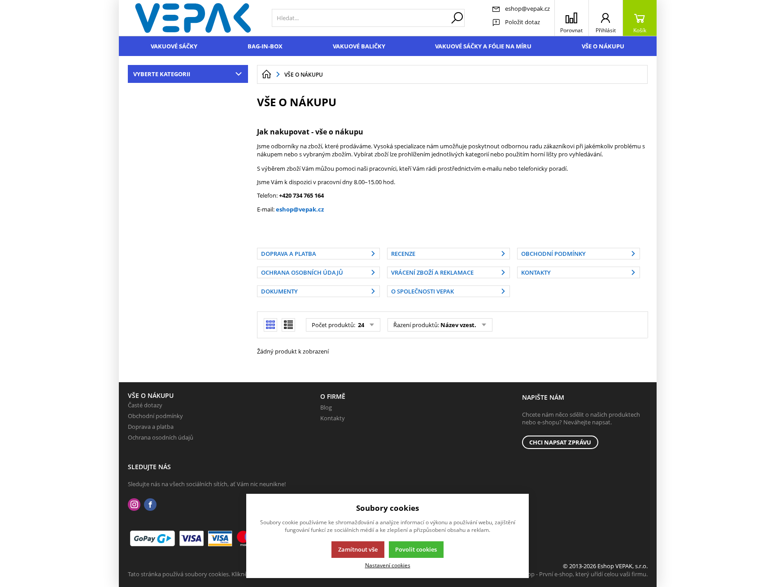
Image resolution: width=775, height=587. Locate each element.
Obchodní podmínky (155, 416)
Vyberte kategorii (161, 74)
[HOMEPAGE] (266, 74)
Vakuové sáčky (174, 46)
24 (360, 325)
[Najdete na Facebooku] (150, 504)
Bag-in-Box (265, 46)
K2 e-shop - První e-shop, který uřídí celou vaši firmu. (578, 574)
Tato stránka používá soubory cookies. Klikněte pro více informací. (215, 574)
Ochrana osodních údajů (160, 437)
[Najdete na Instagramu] (134, 504)
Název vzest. (458, 325)
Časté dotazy (145, 405)
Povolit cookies (416, 549)
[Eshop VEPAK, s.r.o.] (193, 18)
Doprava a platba (151, 427)
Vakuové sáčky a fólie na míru (483, 46)
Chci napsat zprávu (560, 442)
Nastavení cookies (387, 565)
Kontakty (332, 418)
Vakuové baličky (359, 46)
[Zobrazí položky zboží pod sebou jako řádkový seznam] (288, 325)
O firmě (332, 396)
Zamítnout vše (358, 549)
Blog (326, 407)
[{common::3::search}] (457, 18)
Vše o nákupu (603, 46)
